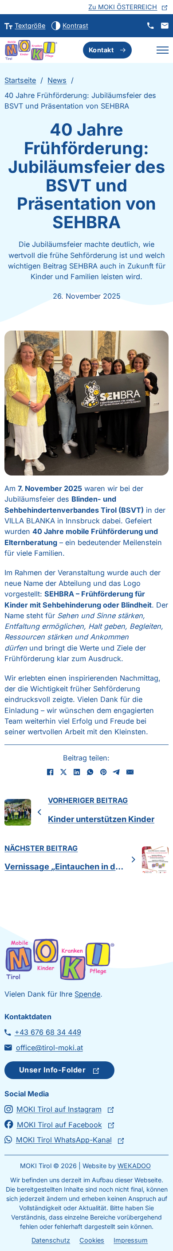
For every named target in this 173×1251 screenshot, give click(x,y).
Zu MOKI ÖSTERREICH (122, 7)
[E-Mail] (130, 772)
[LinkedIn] (76, 772)
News (57, 80)
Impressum (131, 1240)
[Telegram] (116, 772)
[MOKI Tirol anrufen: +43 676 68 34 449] (150, 25)
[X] (63, 772)
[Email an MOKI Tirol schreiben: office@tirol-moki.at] (165, 25)
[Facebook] (50, 772)
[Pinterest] (103, 772)
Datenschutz (50, 1240)
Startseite (20, 80)
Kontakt (101, 50)
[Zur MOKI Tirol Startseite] (31, 49)
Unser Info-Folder (52, 1069)
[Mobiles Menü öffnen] (163, 50)
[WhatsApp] (90, 772)
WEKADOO (134, 1165)
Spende (87, 994)
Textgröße (30, 25)
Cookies (91, 1240)
